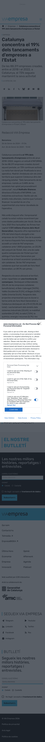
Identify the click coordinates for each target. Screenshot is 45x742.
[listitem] (22, 366)
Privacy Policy (36, 418)
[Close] (40, 324)
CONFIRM (13, 410)
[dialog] (22, 371)
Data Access (22, 418)
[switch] (36, 371)
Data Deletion (9, 418)
